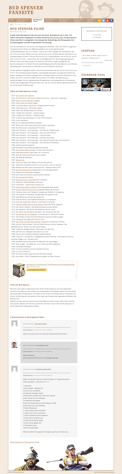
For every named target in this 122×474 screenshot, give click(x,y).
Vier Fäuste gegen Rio (24, 150)
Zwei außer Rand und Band (26, 187)
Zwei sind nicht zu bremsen (26, 180)
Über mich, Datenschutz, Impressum (104, 472)
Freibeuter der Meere (24, 219)
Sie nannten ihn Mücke (24, 177)
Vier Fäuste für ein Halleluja (26, 214)
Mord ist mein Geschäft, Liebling (28, 101)
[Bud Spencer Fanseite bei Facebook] (111, 20)
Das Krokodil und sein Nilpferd (27, 170)
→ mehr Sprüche (86, 65)
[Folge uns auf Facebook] (96, 91)
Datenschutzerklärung (28, 329)
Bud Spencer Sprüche (50, 20)
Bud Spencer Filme (37, 20)
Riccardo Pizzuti (90, 20)
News (12, 20)
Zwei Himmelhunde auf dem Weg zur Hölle (32, 204)
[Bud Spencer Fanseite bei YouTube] (107, 20)
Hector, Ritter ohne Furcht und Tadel (29, 190)
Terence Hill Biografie (78, 20)
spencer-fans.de (19, 472)
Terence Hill (57, 38)
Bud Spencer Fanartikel (63, 20)
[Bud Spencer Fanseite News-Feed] (99, 20)
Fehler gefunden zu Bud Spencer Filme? (24, 442)
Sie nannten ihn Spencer (25, 96)
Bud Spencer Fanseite (26, 10)
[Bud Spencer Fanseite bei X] (103, 20)
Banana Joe (20, 160)
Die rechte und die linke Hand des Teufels (31, 222)
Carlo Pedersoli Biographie (22, 20)
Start (11, 24)
